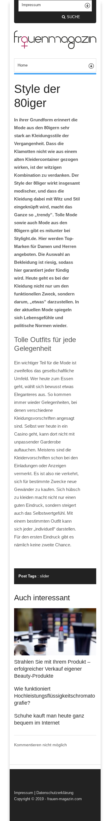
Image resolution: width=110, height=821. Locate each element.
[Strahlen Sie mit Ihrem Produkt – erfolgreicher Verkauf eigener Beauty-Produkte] (55, 654)
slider (44, 576)
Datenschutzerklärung (54, 793)
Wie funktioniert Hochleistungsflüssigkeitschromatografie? (54, 696)
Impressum (23, 793)
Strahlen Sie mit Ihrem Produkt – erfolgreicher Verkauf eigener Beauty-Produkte (52, 669)
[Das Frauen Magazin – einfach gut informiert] (55, 47)
